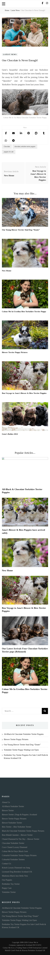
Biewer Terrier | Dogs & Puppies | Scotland (19, 814)
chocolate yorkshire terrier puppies (24, 146)
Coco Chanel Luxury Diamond (14, 847)
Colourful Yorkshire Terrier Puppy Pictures (19, 855)
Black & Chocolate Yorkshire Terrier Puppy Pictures (23, 831)
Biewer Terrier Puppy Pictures (15, 352)
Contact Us (6, 863)
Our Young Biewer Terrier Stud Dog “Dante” (21, 230)
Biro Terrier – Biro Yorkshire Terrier (16, 827)
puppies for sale (8, 152)
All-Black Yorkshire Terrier (13, 806)
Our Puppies (7, 880)
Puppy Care (7, 888)
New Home (6, 271)
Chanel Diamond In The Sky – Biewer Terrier (20, 839)
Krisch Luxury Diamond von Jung (16, 868)
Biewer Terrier (8, 810)
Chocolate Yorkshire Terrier (13, 843)
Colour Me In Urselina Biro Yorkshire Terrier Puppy (24, 312)
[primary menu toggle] (4, 4)
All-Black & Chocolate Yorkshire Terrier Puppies (24, 734)
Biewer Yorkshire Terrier (12, 823)
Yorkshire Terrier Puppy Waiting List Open (21, 750)
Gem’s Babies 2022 (10, 434)
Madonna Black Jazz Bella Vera (15, 876)
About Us (6, 802)
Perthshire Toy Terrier (11, 884)
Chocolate (7, 146)
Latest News (10, 54)
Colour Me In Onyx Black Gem (15, 851)
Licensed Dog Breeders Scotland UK (17, 872)
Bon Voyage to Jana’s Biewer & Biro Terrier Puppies (24, 393)
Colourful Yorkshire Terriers (13, 859)
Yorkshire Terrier (9, 892)
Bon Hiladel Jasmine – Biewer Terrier (17, 835)
